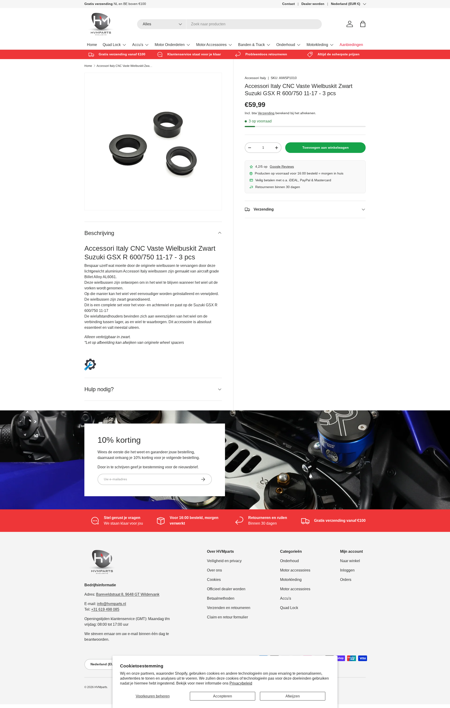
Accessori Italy (255, 78)
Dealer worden (312, 4)
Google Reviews (282, 166)
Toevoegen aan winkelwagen (325, 147)
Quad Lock (112, 45)
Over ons (214, 570)
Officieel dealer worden (226, 589)
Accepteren (222, 696)
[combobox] (229, 24)
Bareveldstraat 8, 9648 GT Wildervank (127, 594)
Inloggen (347, 570)
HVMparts (100, 687)
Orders (345, 580)
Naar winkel (350, 561)
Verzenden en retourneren (228, 608)
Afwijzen (292, 696)
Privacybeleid (240, 683)
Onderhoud (285, 45)
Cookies (214, 580)
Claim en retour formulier (227, 617)
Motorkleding (317, 45)
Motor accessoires (295, 570)
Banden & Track (251, 45)
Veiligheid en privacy (224, 561)
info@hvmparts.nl (111, 604)
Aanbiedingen (351, 45)
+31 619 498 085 (105, 609)
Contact (288, 4)
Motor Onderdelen (170, 45)
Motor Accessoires (211, 45)
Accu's (137, 45)
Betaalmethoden (220, 598)
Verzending (266, 113)
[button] (363, 24)
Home (92, 45)
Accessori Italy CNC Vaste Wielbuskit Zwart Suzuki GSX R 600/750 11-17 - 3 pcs (125, 66)
